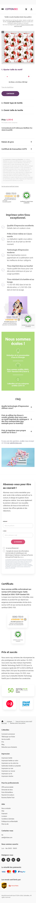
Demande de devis (7, 790)
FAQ (3, 811)
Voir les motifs (6, 739)
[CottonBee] (11, 9)
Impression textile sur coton (10, 760)
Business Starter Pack (8, 797)
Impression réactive (7, 776)
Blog (3, 744)
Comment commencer (8, 734)
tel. (2, 835)
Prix (3, 742)
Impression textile (7, 758)
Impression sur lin (7, 773)
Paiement (4, 813)
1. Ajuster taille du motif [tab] (12, 69)
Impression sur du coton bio (10, 763)
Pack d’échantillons (7, 792)
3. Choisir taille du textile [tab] (12, 110)
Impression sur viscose (8, 771)
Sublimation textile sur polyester (11, 766)
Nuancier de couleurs (8, 795)
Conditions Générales (8, 819)
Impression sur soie (7, 768)
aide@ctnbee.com (16, 443)
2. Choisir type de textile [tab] (12, 103)
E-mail (4, 531)
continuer (10, 93)
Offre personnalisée (7, 787)
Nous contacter (6, 808)
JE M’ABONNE (18, 542)
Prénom (5, 521)
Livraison (4, 816)
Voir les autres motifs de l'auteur (10, 186)
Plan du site (5, 824)
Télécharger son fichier (8, 736)
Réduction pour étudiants (9, 747)
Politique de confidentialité (10, 821)
